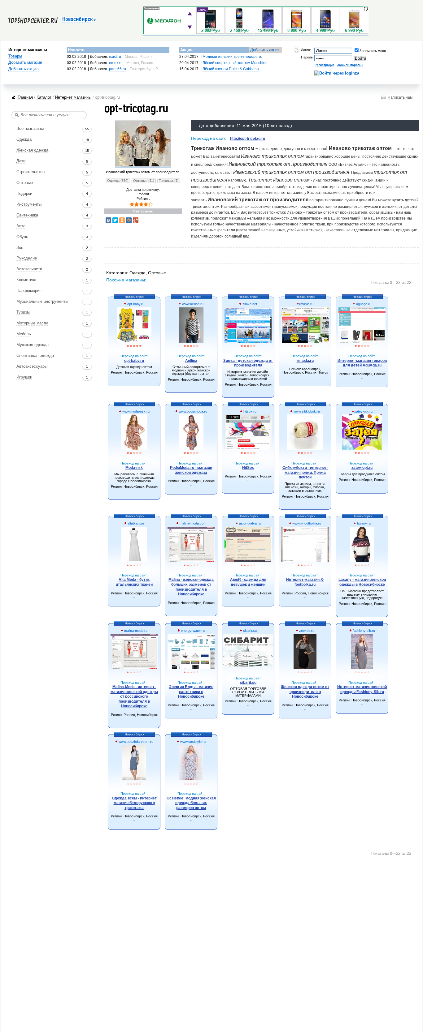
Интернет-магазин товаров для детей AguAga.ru (362, 363)
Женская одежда (32, 150)
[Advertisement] (219, 256)
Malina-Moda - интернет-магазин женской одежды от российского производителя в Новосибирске (134, 696)
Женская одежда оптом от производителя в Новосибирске (305, 692)
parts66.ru (117, 69)
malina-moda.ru (135, 630)
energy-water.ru (192, 630)
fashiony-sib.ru (363, 630)
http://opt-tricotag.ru (247, 138)
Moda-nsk (134, 467)
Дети (20, 161)
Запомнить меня (364, 51)
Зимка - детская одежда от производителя (248, 363)
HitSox (248, 467)
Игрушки (24, 377)
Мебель (23, 334)
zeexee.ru (306, 630)
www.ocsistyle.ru (192, 741)
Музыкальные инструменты (42, 301)
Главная (25, 97)
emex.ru (116, 63)
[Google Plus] (135, 220)
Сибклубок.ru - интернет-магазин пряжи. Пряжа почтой (305, 472)
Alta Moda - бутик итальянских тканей (134, 582)
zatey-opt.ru (363, 411)
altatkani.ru (135, 523)
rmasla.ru (306, 304)
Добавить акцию (23, 69)
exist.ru (115, 56)
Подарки (24, 193)
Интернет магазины (73, 97)
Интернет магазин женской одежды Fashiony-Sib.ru (362, 689)
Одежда (24, 139)
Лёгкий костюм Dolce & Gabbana (231, 69)
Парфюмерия (28, 291)
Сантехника (27, 215)
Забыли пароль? (350, 64)
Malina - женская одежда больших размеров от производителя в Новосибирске (191, 586)
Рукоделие (26, 258)
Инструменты (28, 204)
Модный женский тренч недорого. (232, 56)
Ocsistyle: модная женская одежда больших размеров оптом (191, 803)
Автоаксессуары (31, 366)
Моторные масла (32, 323)
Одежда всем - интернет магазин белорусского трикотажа (134, 803)
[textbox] (49, 115)
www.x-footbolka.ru (306, 523)
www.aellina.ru (192, 304)
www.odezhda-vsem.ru (135, 741)
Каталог (44, 97)
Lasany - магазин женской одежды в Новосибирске (362, 582)
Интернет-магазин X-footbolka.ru (305, 582)
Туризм (23, 312)
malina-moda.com (192, 523)
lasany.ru (363, 523)
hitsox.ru (249, 411)
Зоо (19, 248)
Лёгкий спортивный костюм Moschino (235, 63)
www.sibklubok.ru (306, 411)
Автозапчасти (29, 269)
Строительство (30, 172)
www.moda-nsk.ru (135, 411)
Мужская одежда (32, 345)
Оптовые (24, 183)
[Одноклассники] (122, 220)
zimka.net (249, 304)
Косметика (26, 280)
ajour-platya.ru (249, 523)
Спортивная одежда (35, 355)
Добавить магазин (25, 62)
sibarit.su (249, 630)
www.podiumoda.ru (192, 411)
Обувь (22, 237)
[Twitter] (115, 220)
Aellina (191, 360)
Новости (76, 50)
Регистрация (324, 64)
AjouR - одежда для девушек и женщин (248, 582)
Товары (15, 56)
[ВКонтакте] (108, 220)
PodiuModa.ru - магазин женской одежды (191, 470)
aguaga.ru (363, 304)
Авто (20, 226)
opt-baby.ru (135, 304)
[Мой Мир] (129, 220)
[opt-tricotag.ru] (143, 166)
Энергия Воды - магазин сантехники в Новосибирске (191, 692)
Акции (186, 50)
